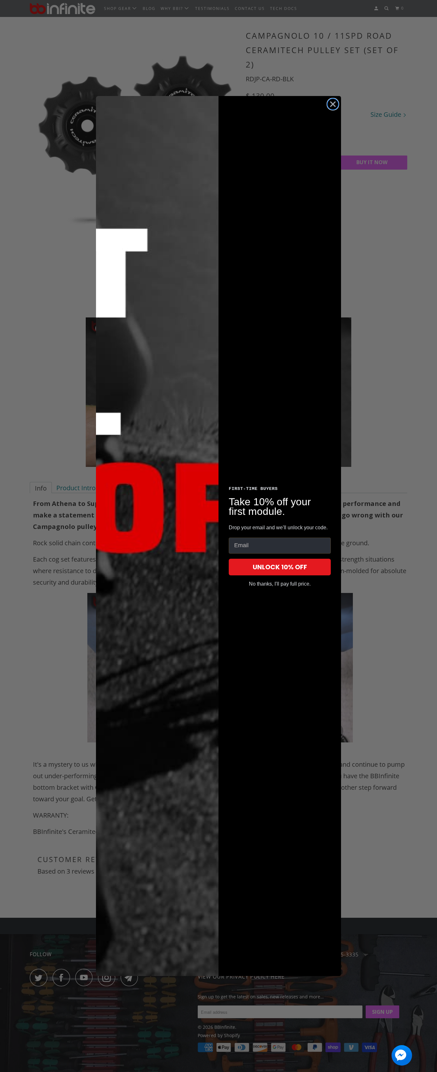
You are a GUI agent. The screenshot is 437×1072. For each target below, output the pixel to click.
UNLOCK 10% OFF (280, 567)
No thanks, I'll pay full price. (280, 584)
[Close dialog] (332, 104)
